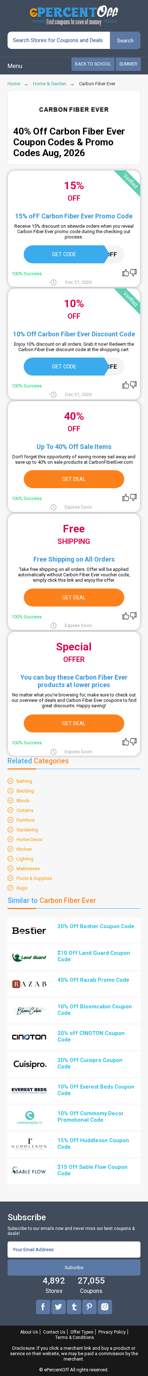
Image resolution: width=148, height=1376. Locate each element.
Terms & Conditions (74, 1337)
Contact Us (54, 1332)
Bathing (24, 781)
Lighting (25, 859)
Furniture (25, 820)
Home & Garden (49, 83)
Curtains (25, 810)
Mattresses (28, 868)
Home (14, 83)
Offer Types (81, 1332)
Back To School (93, 64)
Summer (128, 64)
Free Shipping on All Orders (74, 559)
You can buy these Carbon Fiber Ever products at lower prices (74, 681)
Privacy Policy (112, 1332)
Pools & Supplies (34, 878)
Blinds (23, 800)
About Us (29, 1332)
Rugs (22, 888)
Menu (15, 65)
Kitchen (24, 849)
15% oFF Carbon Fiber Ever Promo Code (74, 216)
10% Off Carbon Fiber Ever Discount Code (74, 334)
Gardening (27, 829)
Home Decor (30, 839)
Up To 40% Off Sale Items (74, 446)
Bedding (25, 791)
